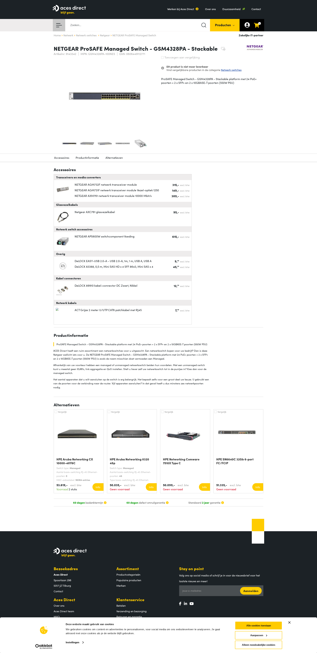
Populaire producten (128, 580)
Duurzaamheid (231, 8)
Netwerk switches (231, 70)
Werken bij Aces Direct (180, 8)
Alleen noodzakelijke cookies (258, 644)
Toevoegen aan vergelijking (182, 57)
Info (98, 487)
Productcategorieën (128, 574)
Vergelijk (62, 411)
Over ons (210, 8)
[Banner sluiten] (289, 622)
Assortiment (127, 568)
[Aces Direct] (69, 10)
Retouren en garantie (129, 616)
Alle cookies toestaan (258, 625)
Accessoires (61, 158)
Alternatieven (114, 158)
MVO (57, 616)
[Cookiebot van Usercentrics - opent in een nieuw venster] (43, 646)
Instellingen (72, 642)
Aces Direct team (64, 611)
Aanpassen (256, 635)
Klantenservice (130, 599)
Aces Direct (64, 599)
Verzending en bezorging (131, 611)
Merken (121, 585)
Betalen (121, 605)
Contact (256, 8)
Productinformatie (87, 158)
